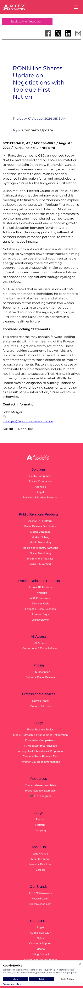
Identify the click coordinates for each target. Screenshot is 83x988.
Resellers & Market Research (40, 497)
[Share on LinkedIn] (68, 33)
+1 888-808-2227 (40, 932)
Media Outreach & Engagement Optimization (40, 734)
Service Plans (40, 700)
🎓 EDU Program (40, 795)
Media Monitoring (40, 542)
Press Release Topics (40, 729)
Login (40, 927)
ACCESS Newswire (40, 893)
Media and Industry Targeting (40, 547)
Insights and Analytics (40, 558)
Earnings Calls (40, 603)
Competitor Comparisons (40, 740)
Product (40, 819)
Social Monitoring (40, 553)
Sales (40, 938)
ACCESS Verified (40, 563)
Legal (40, 492)
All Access (40, 643)
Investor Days (40, 614)
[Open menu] (76, 7)
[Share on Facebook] (48, 33)
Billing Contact (40, 954)
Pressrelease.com (40, 903)
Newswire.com (40, 898)
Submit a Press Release (40, 677)
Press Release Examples (40, 790)
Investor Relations (40, 864)
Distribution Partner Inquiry (40, 959)
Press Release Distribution (40, 526)
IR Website (40, 592)
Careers (40, 869)
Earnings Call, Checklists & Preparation (40, 751)
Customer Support (40, 943)
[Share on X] (58, 33)
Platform (40, 824)
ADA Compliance (40, 598)
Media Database (40, 531)
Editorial (40, 948)
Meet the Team (40, 858)
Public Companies (40, 475)
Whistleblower (40, 619)
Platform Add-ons (40, 706)
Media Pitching (40, 537)
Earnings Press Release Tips (40, 756)
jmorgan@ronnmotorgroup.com (28, 421)
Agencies (40, 486)
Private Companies (40, 481)
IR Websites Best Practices (40, 745)
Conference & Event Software (40, 648)
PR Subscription (40, 671)
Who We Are (40, 853)
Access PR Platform (40, 520)
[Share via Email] (78, 33)
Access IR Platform (40, 587)
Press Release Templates (40, 785)
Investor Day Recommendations (40, 761)
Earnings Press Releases (40, 608)
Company (40, 830)
